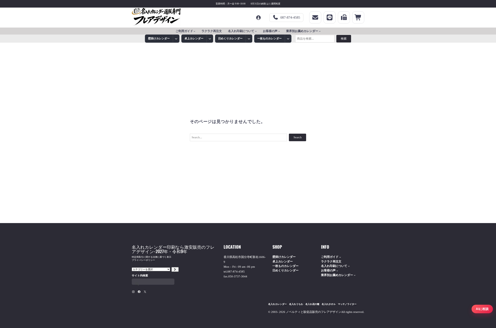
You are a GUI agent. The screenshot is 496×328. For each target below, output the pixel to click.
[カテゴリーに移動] (175, 269)
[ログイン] (258, 17)
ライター (351, 304)
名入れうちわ (296, 304)
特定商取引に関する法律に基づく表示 (151, 257)
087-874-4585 (290, 17)
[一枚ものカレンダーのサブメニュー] (288, 39)
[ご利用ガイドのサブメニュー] (194, 31)
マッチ (341, 304)
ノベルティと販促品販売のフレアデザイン (313, 311)
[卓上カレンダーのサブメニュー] (210, 39)
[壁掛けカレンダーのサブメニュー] (176, 39)
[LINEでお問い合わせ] (330, 17)
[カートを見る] (358, 17)
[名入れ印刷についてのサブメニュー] (256, 31)
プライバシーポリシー (143, 260)
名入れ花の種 (312, 304)
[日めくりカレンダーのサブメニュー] (249, 39)
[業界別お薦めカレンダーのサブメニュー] (320, 31)
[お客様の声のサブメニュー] (279, 31)
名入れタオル (329, 304)
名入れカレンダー (277, 304)
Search (298, 137)
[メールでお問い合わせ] (315, 17)
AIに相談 (482, 309)
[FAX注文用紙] (344, 17)
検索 (344, 38)
